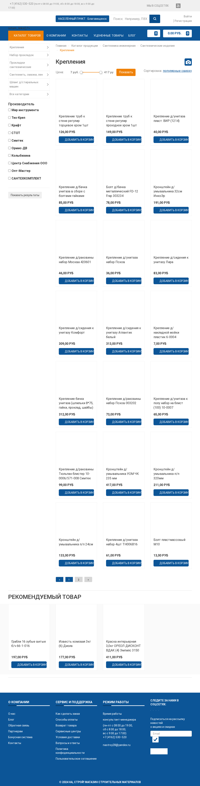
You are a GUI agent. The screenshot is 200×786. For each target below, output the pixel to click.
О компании (56, 35)
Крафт (16, 125)
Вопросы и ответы (68, 743)
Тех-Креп (18, 118)
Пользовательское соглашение (76, 758)
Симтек (17, 140)
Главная (61, 45)
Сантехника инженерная (119, 45)
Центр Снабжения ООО (29, 163)
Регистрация (183, 20)
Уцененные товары (108, 35)
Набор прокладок (22, 55)
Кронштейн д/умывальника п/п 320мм (166, 473)
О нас (11, 713)
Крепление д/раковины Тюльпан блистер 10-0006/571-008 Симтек (76, 473)
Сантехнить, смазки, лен (26, 74)
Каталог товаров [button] (27, 35)
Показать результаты (25, 195)
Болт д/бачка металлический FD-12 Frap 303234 (122, 191)
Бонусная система (20, 737)
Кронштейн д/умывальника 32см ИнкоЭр (168, 191)
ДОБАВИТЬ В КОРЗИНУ (79, 139)
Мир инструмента (25, 110)
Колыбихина (21, 155)
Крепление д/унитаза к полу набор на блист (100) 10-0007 (171, 403)
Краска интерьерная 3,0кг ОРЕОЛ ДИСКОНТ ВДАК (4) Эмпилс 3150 (123, 646)
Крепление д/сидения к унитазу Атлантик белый (123, 332)
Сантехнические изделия (157, 45)
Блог (132, 35)
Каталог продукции (84, 45)
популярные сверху (177, 71)
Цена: (60, 72)
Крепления (17, 47)
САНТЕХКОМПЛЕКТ (26, 178)
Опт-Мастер (21, 171)
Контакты (80, 35)
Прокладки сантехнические (20, 65)
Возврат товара (66, 725)
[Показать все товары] (188, 62)
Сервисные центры (68, 731)
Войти (187, 16)
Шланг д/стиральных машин (24, 84)
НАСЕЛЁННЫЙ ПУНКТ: (82, 18)
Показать (126, 72)
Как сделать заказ (68, 713)
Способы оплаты (67, 719)
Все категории (19, 94)
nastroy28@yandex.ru (116, 745)
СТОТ (16, 133)
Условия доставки (68, 737)
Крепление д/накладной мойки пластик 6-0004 (166, 332)
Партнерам (15, 731)
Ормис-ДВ (19, 148)
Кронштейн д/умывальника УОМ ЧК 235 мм (122, 473)
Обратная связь (18, 725)
